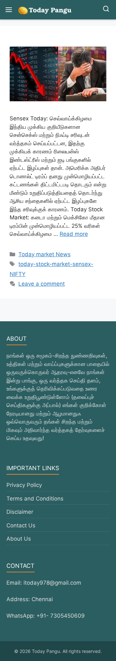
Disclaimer (19, 512)
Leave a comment (41, 284)
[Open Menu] (9, 10)
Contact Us (20, 525)
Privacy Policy (24, 485)
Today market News (44, 254)
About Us (18, 538)
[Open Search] (106, 10)
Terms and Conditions (34, 498)
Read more (74, 234)
